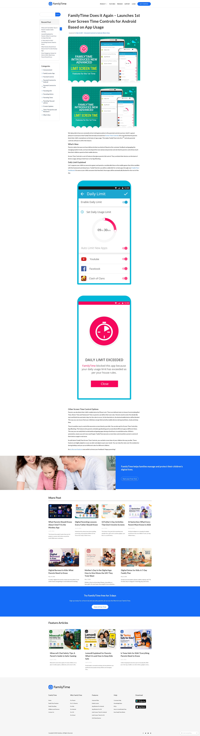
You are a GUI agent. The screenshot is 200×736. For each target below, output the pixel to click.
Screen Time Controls (111, 135)
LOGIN (133, 4)
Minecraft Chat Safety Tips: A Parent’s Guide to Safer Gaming (49, 29)
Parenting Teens (48, 97)
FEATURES (112, 4)
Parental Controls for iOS (49, 86)
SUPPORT (127, 4)
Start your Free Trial (130, 479)
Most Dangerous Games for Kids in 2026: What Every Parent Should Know (48, 55)
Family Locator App (49, 73)
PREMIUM (120, 4)
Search (58, 14)
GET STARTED (144, 3)
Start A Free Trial (100, 607)
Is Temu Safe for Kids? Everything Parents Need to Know (48, 42)
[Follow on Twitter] (146, 733)
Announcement (47, 70)
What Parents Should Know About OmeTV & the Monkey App (49, 48)
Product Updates (48, 106)
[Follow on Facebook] (143, 733)
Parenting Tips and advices (48, 102)
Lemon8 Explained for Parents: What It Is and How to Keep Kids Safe (48, 36)
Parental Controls (48, 77)
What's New (46, 115)
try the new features (76, 449)
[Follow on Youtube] (148, 733)
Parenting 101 (47, 91)
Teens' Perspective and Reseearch (50, 110)
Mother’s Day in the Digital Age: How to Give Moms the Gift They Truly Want (99, 573)
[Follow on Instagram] (151, 733)
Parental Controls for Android (49, 81)
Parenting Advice (48, 94)
